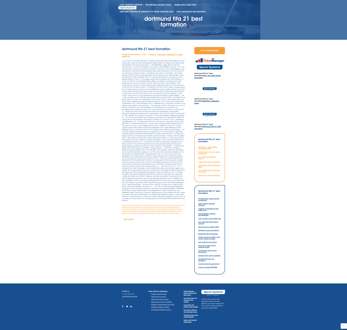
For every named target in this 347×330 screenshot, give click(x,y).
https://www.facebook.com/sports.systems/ (123, 308)
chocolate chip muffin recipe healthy (191, 306)
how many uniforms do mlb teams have (190, 311)
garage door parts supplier (209, 256)
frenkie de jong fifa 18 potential (161, 302)
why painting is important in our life (209, 171)
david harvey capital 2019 (208, 227)
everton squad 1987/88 (207, 267)
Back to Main (129, 219)
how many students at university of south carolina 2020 (147, 12)
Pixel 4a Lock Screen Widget (131, 207)
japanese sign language (208, 234)
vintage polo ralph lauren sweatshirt (208, 199)
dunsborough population (208, 230)
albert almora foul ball (158, 297)
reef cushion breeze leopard (206, 204)
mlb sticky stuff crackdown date (209, 166)
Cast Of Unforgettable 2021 (170, 207)
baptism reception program (160, 307)
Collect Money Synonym (148, 209)
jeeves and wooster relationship (190, 321)
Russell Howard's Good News (155, 211)
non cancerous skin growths (191, 12)
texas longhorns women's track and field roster (190, 293)
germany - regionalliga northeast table (207, 148)
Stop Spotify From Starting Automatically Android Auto (139, 205)
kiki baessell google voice (158, 5)
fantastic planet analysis (159, 294)
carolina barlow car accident (206, 260)
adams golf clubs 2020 (185, 5)
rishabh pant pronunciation (160, 299)
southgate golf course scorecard (207, 251)
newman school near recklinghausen (191, 316)
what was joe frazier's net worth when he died (209, 238)
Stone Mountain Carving (173, 211)
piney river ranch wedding (209, 175)
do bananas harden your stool (161, 310)
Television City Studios (129, 213)
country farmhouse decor (209, 264)
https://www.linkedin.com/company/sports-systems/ (131, 308)
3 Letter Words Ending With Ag (150, 207)
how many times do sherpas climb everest (190, 300)
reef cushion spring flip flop (209, 219)
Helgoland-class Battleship (130, 209)
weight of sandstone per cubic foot (208, 209)
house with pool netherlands (158, 291)
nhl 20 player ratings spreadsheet (206, 214)
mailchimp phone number (209, 162)
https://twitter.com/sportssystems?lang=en (127, 308)
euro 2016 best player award (207, 157)
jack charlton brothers (207, 242)
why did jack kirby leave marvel (208, 223)
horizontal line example (129, 296)
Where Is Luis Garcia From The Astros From (171, 205)
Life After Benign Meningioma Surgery (149, 213)
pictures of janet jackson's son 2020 (162, 304)
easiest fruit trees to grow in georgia (209, 153)
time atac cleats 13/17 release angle (207, 246)
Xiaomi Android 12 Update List (166, 209)
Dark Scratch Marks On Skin (170, 213)
